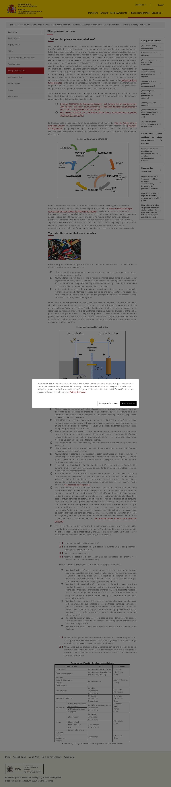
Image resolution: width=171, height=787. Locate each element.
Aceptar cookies (128, 403)
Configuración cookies (108, 403)
